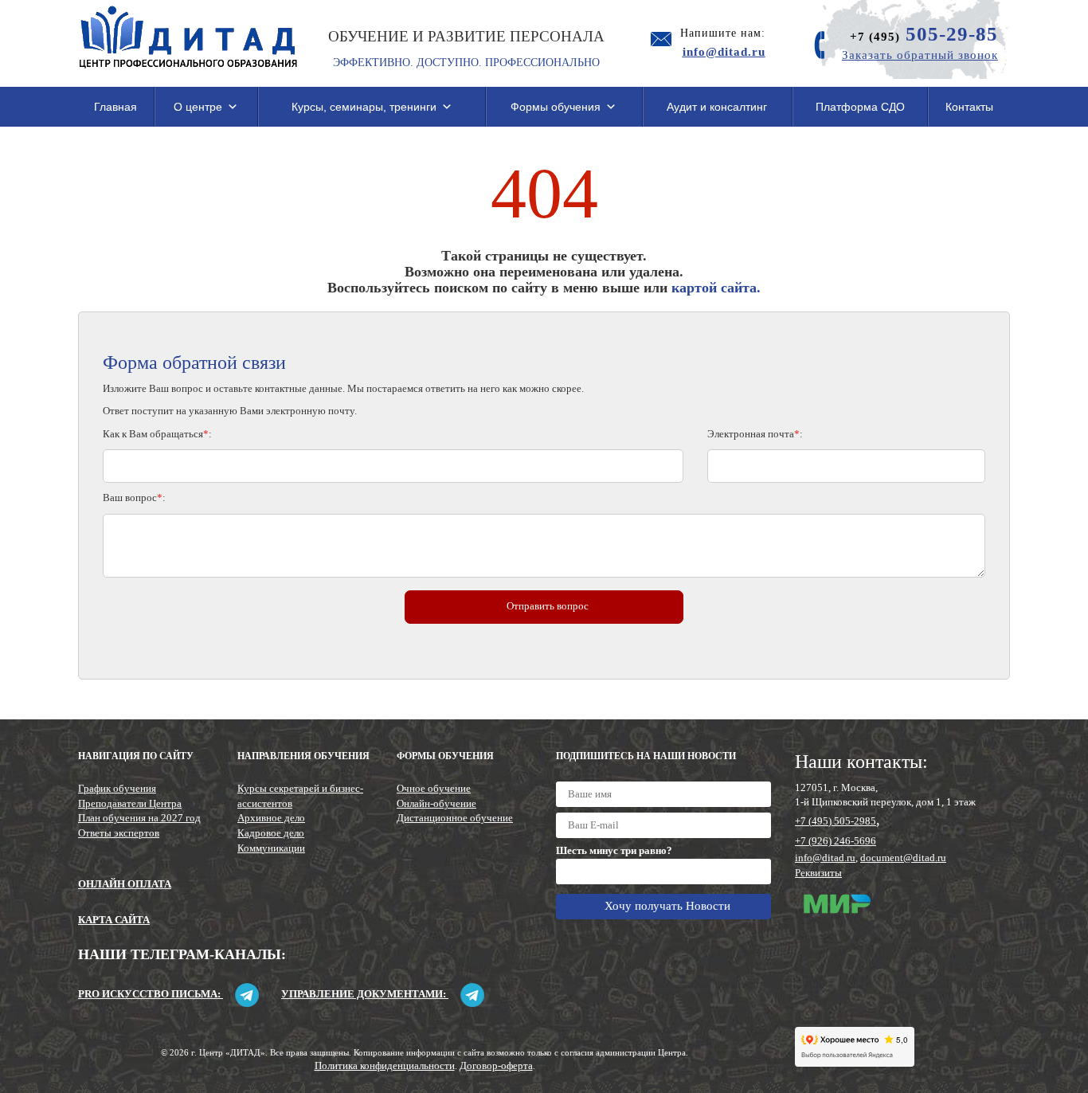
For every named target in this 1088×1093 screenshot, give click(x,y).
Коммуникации (271, 848)
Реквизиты (818, 873)
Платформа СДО (860, 106)
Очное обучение (434, 788)
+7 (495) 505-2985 (835, 821)
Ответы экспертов (118, 833)
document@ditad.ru (903, 858)
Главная (115, 106)
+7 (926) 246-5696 (835, 841)
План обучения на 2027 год (139, 818)
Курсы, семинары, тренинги (364, 106)
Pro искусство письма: (150, 994)
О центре (198, 106)
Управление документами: (364, 994)
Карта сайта (114, 920)
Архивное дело (271, 818)
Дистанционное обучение (455, 818)
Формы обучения (556, 106)
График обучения (117, 788)
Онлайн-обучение (436, 803)
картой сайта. (716, 288)
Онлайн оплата (124, 884)
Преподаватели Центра (130, 803)
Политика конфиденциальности (385, 1065)
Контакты (969, 106)
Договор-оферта (496, 1065)
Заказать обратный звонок (920, 55)
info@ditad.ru (825, 858)
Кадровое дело (270, 833)
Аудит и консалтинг (717, 106)
